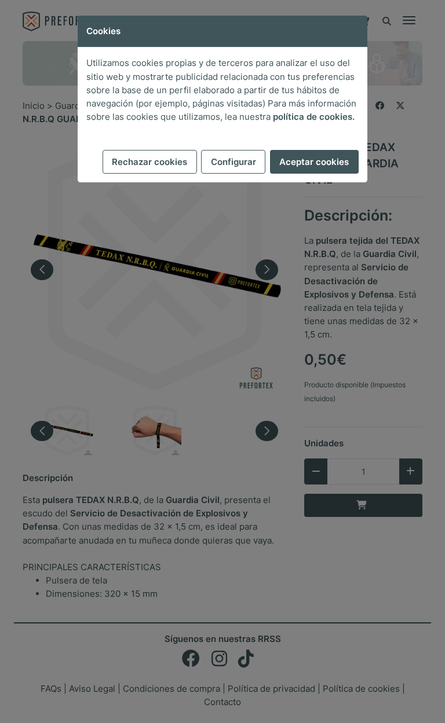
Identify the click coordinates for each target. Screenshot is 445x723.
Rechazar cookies (149, 161)
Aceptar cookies (314, 161)
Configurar (233, 161)
